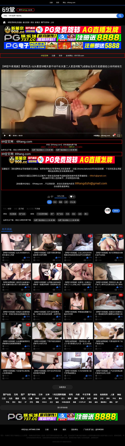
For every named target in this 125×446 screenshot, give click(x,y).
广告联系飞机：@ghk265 (93, 429)
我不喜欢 (52, 197)
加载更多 (62, 387)
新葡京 (37, 22)
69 (61, 442)
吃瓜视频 (13, 214)
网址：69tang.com (69, 2)
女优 (89, 398)
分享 (66, 202)
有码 (71, 394)
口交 (4, 398)
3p (26, 402)
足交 (51, 402)
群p (116, 402)
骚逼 (69, 398)
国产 (52, 214)
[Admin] (108, 211)
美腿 (74, 402)
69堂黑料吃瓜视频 (15, 22)
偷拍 (96, 402)
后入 (63, 398)
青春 (90, 402)
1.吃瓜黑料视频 (42, 214)
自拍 (80, 214)
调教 (37, 402)
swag (44, 402)
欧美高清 (104, 394)
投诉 (54, 202)
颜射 (76, 398)
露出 (86, 214)
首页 (4, 22)
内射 (78, 394)
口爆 (30, 398)
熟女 (20, 402)
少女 (102, 398)
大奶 (10, 398)
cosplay (82, 402)
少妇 (44, 398)
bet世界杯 (45, 22)
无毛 (31, 402)
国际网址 (74, 429)
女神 (47, 394)
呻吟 (37, 398)
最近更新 (26, 22)
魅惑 (57, 402)
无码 (67, 214)
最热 (110, 402)
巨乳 (24, 398)
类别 (32, 22)
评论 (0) (72, 202)
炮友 (50, 398)
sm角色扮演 (66, 402)
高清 (82, 398)
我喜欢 (48, 197)
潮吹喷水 (104, 402)
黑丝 (56, 398)
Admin (116, 211)
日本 (41, 394)
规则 (64, 429)
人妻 (112, 394)
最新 (17, 398)
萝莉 (108, 398)
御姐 (119, 394)
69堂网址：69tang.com (102, 135)
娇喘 (95, 398)
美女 (73, 214)
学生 (7, 402)
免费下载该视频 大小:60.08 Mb (66, 150)
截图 (60, 202)
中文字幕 (86, 394)
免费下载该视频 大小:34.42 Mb (42, 150)
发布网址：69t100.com (75, 56)
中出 (114, 398)
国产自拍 (22, 214)
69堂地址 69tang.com (30, 429)
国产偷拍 (32, 394)
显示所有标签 (62, 407)
